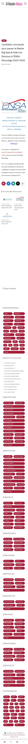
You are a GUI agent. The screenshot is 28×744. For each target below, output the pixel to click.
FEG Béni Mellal (8, 580)
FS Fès (6, 513)
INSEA (13, 718)
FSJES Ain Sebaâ (8, 410)
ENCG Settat (7, 549)
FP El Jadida (19, 620)
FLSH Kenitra (7, 477)
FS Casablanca (8, 506)
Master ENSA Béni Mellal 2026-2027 (7, 207)
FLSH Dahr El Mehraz (9, 470)
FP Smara (6, 634)
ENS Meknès (19, 564)
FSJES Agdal (19, 403)
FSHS (5, 711)
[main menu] (3, 3)
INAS (5, 714)
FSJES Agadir (7, 403)
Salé (10, 345)
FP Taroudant (17, 634)
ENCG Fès (6, 546)
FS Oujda (6, 520)
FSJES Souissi (8, 441)
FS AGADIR (7, 503)
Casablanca (18, 320)
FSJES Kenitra (8, 420)
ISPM (5, 725)
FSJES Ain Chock (8, 406)
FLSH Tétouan (8, 491)
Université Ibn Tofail (9, 392)
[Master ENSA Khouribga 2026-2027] (20, 199)
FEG (11, 704)
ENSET (13, 697)
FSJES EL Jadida (8, 417)
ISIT (16, 721)
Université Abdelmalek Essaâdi (12, 373)
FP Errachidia (7, 624)
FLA (16, 704)
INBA (13, 714)
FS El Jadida (20, 510)
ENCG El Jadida (19, 542)
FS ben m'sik (7, 527)
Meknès (18, 334)
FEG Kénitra (19, 583)
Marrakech (7, 334)
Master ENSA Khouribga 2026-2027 (19, 208)
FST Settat (20, 682)
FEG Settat (7, 590)
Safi (5, 345)
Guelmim (20, 327)
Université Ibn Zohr (9, 381)
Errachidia (7, 327)
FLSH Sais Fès (18, 488)
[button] (8, 183)
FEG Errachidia (19, 580)
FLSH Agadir (7, 456)
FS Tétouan (18, 524)
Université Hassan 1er (9, 368)
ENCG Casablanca (19, 539)
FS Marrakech (8, 517)
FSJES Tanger (19, 441)
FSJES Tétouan (8, 445)
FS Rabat (17, 520)
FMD (11, 707)
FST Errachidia (8, 675)
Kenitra (6, 331)
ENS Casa (6, 561)
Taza (22, 348)
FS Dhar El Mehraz (9, 510)
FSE (22, 707)
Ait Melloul (17, 313)
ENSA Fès (6, 653)
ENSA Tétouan (19, 660)
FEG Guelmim (7, 583)
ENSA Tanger (7, 660)
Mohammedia (7, 338)
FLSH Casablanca (8, 467)
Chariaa (6, 697)
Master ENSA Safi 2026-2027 (6, 223)
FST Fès (19, 675)
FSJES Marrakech (9, 424)
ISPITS (22, 721)
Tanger (6, 348)
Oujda (15, 341)
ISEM (5, 721)
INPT (20, 714)
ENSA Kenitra (18, 653)
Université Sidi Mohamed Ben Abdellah (14, 371)
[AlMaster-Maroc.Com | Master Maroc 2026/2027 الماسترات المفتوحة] (14, 3)
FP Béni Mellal (8, 620)
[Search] (11, 742)
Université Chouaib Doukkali (11, 376)
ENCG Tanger (18, 549)
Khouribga (13, 331)
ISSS (17, 725)
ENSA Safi (20, 656)
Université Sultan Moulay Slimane (12, 378)
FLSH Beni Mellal (8, 463)
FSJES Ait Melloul (8, 413)
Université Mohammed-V (10, 386)
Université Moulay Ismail (10, 389)
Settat (15, 345)
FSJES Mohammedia (9, 431)
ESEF (5, 700)
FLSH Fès (19, 474)
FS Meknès (19, 517)
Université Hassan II (9, 365)
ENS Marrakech (8, 564)
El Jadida (17, 324)
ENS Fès (18, 561)
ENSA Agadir (7, 649)
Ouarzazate (7, 341)
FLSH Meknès (7, 481)
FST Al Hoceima (8, 671)
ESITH (20, 700)
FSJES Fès (20, 417)
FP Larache (7, 627)
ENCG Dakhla (7, 542)
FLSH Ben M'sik (8, 460)
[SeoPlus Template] (5, 733)
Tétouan (6, 352)
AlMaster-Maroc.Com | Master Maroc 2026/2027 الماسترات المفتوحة (14, 735)
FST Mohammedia (9, 682)
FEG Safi (19, 587)
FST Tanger (7, 685)
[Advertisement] (14, 24)
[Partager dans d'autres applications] (22, 183)
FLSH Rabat (7, 488)
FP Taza (6, 638)
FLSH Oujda (20, 484)
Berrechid (18, 317)
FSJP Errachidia (8, 602)
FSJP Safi (19, 605)
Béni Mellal (7, 320)
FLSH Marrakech (19, 477)
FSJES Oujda (7, 434)
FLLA (5, 707)
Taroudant (14, 348)
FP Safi (19, 631)
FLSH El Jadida (8, 474)
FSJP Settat (7, 609)
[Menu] (17, 742)
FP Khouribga (19, 624)
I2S (17, 711)
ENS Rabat (7, 568)
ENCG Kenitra (18, 546)
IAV (22, 711)
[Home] (5, 742)
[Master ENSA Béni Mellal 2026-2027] (8, 199)
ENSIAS (21, 697)
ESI (13, 700)
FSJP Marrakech (8, 605)
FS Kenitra (17, 513)
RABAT (21, 341)
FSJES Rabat (18, 434)
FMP (17, 707)
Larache (21, 331)
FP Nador (18, 627)
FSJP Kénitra (19, 602)
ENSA (4, 40)
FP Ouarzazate (8, 631)
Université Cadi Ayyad (9, 363)
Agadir (6, 313)
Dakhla (6, 324)
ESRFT (6, 704)
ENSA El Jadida (19, 649)
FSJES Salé (7, 438)
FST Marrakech (8, 678)
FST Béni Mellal (20, 671)
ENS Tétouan (18, 568)
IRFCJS (21, 718)
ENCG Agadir (7, 539)
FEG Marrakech (8, 587)
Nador (19, 338)
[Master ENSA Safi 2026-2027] (8, 215)
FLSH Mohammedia (9, 484)
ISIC (11, 721)
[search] (25, 3)
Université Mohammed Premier (12, 384)
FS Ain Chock (18, 503)
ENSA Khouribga (8, 656)
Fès (14, 327)
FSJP (11, 711)
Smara (22, 345)
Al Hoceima (7, 317)
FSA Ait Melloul (19, 527)
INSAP (6, 718)
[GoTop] (23, 742)
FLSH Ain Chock (18, 456)
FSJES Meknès (8, 427)
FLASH (22, 704)
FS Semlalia (7, 524)
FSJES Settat (18, 438)
